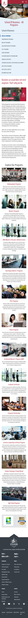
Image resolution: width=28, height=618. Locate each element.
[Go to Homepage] (4, 4)
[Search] (26, 2)
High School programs (7, 66)
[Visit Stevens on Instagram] (14, 603)
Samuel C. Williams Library (6, 582)
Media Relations (17, 599)
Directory (16, 592)
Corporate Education (5, 579)
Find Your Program (5, 567)
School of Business (8, 30)
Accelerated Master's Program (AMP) (10, 56)
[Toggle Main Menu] (23, 2)
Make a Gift (5, 556)
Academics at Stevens (6, 564)
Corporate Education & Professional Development (13, 63)
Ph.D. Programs (5, 49)
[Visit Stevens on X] (19, 603)
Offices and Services (18, 564)
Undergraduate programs (7, 39)
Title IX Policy (16, 612)
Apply (15, 553)
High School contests (6, 69)
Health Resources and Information (6, 598)
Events (3, 592)
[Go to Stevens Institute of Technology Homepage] (14, 542)
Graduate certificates (6, 59)
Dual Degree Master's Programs (9, 46)
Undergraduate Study (5, 572)
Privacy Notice (9, 612)
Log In (15, 556)
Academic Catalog (5, 585)
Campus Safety (4, 594)
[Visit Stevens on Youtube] (9, 603)
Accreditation (16, 569)
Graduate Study (4, 574)
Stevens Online (4, 577)
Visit (3, 553)
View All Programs (6, 36)
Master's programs (6, 43)
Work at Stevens (17, 594)
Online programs (5, 53)
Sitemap (3, 612)
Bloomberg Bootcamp (6, 73)
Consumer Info (16, 572)
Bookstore (3, 601)
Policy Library (16, 567)
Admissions (16, 597)
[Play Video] (14, 94)
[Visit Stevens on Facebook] (24, 603)
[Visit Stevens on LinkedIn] (4, 603)
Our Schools (4, 569)
